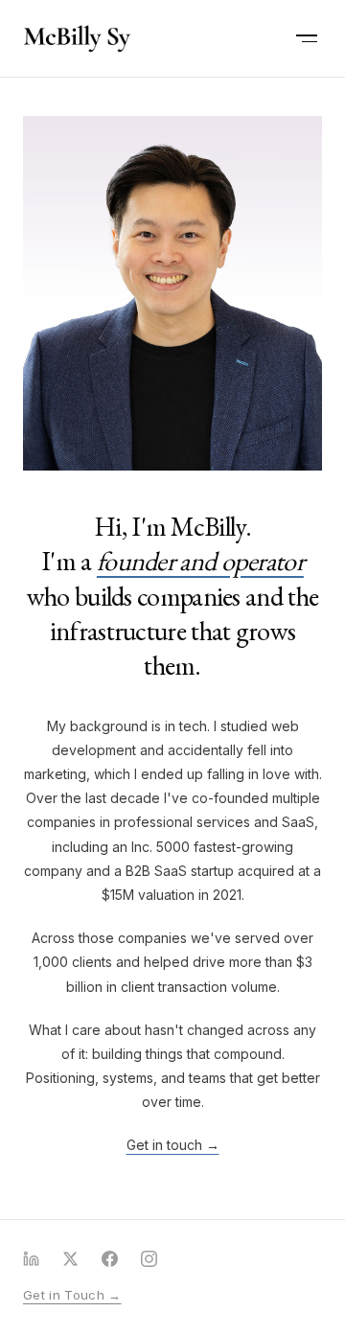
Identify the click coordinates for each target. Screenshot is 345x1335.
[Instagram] (149, 1259)
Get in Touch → (72, 1294)
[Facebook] (110, 1259)
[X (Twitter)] (70, 1259)
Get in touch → (172, 1145)
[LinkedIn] (31, 1259)
